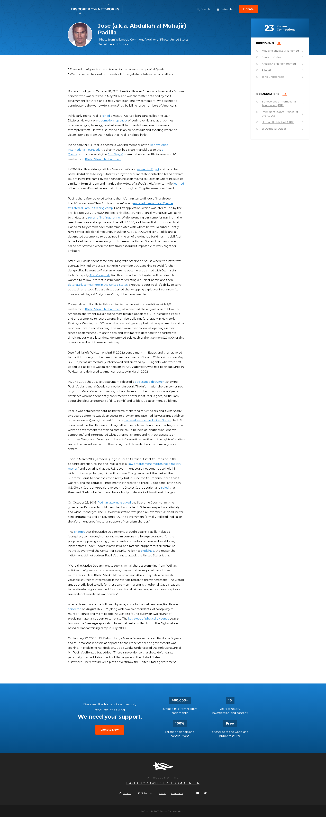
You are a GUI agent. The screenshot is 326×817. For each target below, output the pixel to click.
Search (205, 9)
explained (147, 550)
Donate (248, 9)
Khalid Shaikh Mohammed (103, 159)
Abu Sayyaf (115, 154)
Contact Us (177, 793)
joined (106, 115)
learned (178, 183)
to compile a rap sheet (112, 120)
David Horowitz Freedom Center (163, 783)
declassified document (150, 381)
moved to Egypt (148, 169)
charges (79, 531)
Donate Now (110, 729)
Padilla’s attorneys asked (114, 502)
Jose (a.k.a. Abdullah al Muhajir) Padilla (95, 9)
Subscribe (227, 9)
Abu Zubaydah (99, 275)
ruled (165, 487)
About (162, 793)
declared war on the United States (147, 420)
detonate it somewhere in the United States (98, 284)
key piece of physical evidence (148, 618)
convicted (74, 609)
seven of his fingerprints (104, 217)
